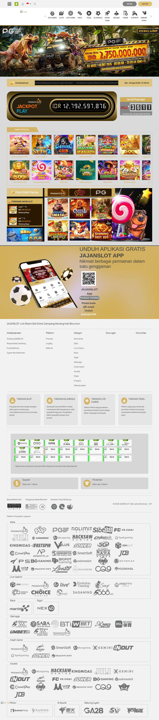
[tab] (58, 192)
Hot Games (52, 18)
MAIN (21, 144)
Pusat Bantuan (13, 348)
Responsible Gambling (16, 343)
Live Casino (70, 18)
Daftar (145, 4)
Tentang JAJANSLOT (15, 338)
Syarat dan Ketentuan (16, 352)
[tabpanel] (79, 51)
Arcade (116, 18)
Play (22, 111)
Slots (61, 18)
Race (80, 18)
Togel (89, 18)
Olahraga (98, 18)
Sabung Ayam (144, 19)
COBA (59, 205)
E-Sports (134, 18)
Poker (125, 18)
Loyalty (49, 343)
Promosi (49, 338)
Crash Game (107, 19)
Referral (49, 348)
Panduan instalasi (89, 298)
